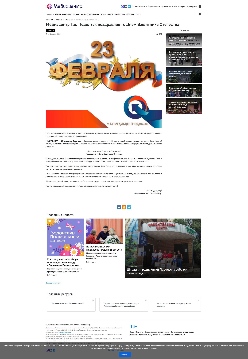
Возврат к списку (53, 283)
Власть (117, 14)
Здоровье (130, 14)
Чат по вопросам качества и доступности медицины (174, 304)
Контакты (143, 6)
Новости (50, 14)
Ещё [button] (138, 14)
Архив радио (192, 6)
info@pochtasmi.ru (65, 332)
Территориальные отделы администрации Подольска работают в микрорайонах (121, 304)
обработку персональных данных (180, 346)
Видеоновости (154, 6)
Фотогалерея (179, 6)
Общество (50, 30)
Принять (125, 354)
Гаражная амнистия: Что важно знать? (67, 303)
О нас (135, 6)
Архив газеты (167, 6)
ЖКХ (123, 14)
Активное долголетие (90, 14)
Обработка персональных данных (144, 335)
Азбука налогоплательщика (67, 14)
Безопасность (107, 14)
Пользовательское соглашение (172, 335)
